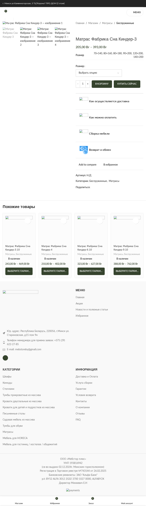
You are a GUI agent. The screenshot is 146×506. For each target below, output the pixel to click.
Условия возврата (86, 395)
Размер (80, 66)
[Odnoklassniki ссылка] (113, 187)
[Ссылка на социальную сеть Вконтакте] (121, 187)
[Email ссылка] (100, 187)
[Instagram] (5, 358)
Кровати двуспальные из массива (22, 401)
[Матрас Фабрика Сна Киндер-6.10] (91, 229)
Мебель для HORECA (15, 438)
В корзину (101, 84)
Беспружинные (125, 23)
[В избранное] (28, 221)
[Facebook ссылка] (92, 187)
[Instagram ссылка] (141, 3)
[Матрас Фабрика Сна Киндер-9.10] (127, 229)
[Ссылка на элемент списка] (36, 343)
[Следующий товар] (86, 31)
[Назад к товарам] (82, 31)
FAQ (78, 420)
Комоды (7, 383)
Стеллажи (8, 389)
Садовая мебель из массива (19, 420)
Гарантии (81, 389)
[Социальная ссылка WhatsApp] (117, 187)
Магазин (93, 23)
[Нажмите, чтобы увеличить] (9, 19)
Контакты (81, 401)
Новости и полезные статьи (92, 309)
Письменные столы (14, 413)
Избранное (82, 316)
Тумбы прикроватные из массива (22, 395)
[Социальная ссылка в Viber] (129, 187)
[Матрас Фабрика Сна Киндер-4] (55, 229)
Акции (79, 303)
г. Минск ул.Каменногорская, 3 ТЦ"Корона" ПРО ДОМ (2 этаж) (33, 3)
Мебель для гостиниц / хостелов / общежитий (30, 444)
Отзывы (80, 413)
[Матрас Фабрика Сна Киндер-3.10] (19, 229)
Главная (80, 23)
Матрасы (107, 23)
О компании (83, 407)
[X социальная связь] (96, 187)
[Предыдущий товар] (78, 31)
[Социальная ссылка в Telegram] (125, 187)
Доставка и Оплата (87, 376)
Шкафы (7, 376)
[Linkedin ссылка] (109, 187)
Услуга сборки (84, 383)
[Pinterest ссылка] (105, 187)
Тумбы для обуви (13, 426)
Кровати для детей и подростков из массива (29, 407)
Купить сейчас (127, 84)
